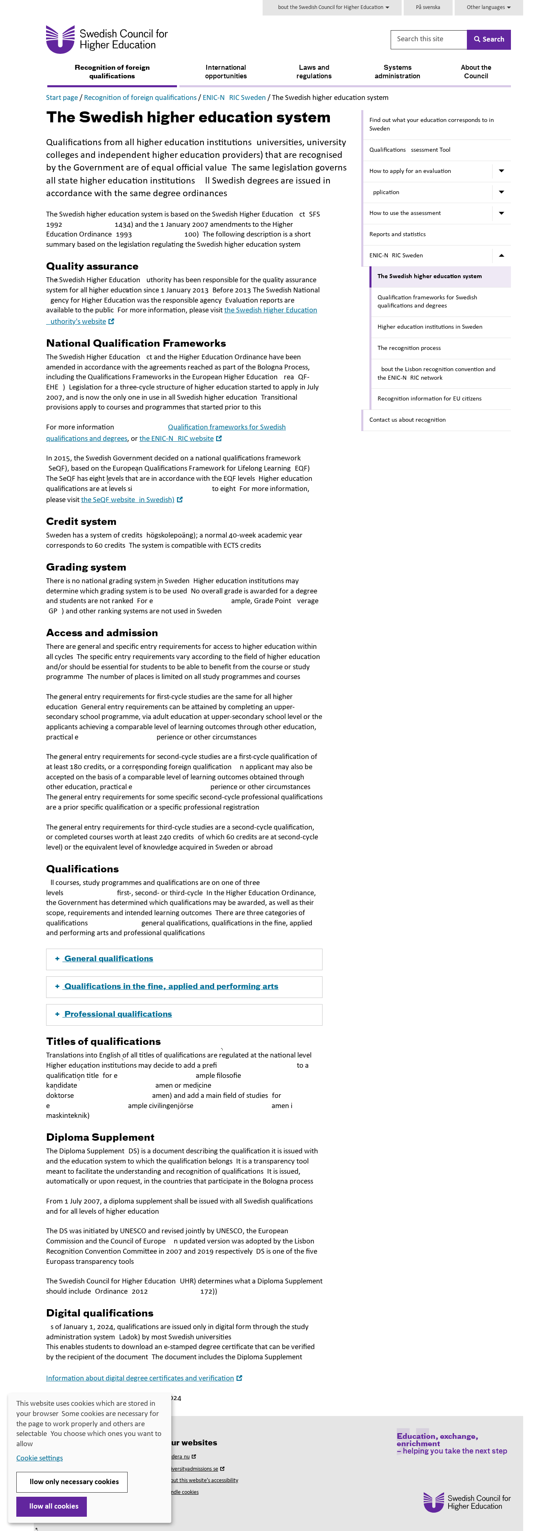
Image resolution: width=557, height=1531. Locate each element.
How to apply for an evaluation (410, 171)
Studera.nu (181, 1457)
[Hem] (187, 39)
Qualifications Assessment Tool (410, 150)
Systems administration (397, 72)
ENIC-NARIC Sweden (234, 98)
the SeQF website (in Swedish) (133, 500)
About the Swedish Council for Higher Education (330, 7)
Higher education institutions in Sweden (430, 327)
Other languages (486, 7)
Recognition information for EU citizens (430, 399)
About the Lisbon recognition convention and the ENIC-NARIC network (436, 373)
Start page (62, 98)
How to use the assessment (405, 213)
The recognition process (409, 348)
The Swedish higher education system (430, 276)
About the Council (476, 72)
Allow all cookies (51, 1507)
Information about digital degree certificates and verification (145, 1379)
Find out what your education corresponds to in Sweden (431, 124)
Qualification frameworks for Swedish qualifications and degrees (427, 302)
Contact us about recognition (407, 420)
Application (384, 192)
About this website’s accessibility (201, 1481)
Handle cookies (181, 1492)
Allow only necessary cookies (72, 1482)
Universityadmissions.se (195, 1469)
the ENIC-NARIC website (181, 439)
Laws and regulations (314, 72)
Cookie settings (39, 1458)
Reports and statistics (397, 234)
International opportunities (226, 72)
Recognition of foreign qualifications (112, 72)
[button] (184, 959)
